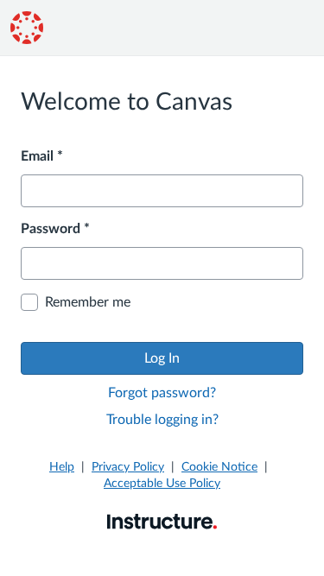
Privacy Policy (128, 467)
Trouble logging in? (162, 420)
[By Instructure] (162, 521)
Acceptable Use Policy (162, 484)
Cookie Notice (219, 467)
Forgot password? (162, 393)
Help (61, 467)
